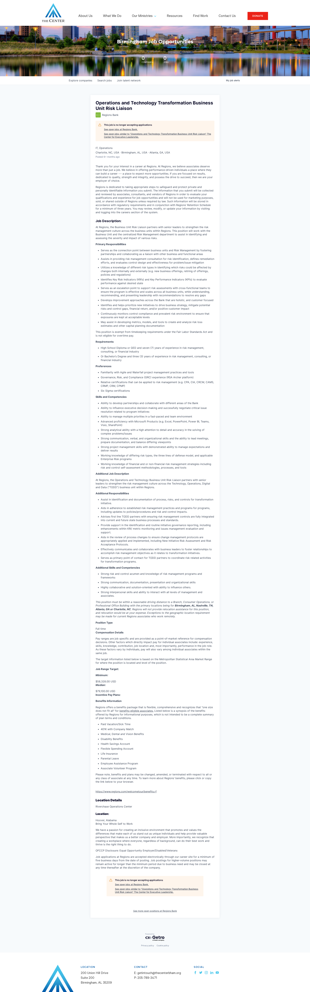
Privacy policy (147, 945)
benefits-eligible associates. (136, 710)
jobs (104, 80)
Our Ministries (142, 16)
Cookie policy (163, 945)
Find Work (200, 16)
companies (80, 80)
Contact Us (227, 16)
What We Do (112, 16)
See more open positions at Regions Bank (155, 910)
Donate (257, 16)
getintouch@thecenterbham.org (159, 973)
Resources (174, 16)
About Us (85, 16)
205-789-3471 (147, 978)
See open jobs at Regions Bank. (121, 129)
